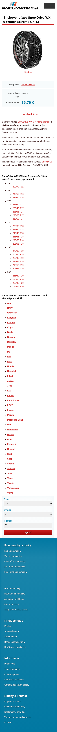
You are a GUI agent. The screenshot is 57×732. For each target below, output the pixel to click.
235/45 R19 (18, 261)
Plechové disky (11, 604)
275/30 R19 (18, 251)
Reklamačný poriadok (14, 712)
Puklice (7, 626)
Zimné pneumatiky (13, 556)
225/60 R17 (18, 215)
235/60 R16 (18, 197)
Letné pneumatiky (12, 551)
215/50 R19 (18, 265)
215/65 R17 (18, 219)
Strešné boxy (10, 637)
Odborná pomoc (11, 674)
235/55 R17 (18, 212)
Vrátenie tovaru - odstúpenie (17, 717)
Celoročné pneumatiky (15, 561)
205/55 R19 (18, 269)
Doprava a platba (12, 701)
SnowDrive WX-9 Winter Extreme (33, 122)
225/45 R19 (18, 258)
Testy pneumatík (12, 669)
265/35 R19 (18, 254)
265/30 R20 (18, 276)
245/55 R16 (18, 194)
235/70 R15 (18, 187)
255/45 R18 (18, 237)
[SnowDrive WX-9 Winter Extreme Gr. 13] (28, 50)
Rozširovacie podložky (15, 647)
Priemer (8, 521)
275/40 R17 (18, 205)
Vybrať (28, 532)
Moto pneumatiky (12, 588)
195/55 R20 (18, 286)
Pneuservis (9, 664)
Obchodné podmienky (14, 707)
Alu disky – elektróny (14, 599)
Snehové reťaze (11, 631)
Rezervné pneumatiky (14, 594)
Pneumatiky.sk (15, 6)
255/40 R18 (18, 230)
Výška (7, 510)
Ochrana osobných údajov (16, 685)
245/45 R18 (18, 233)
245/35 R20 (18, 279)
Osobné (28, 72)
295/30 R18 (18, 226)
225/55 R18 (18, 244)
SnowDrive (47, 162)
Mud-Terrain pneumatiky (15, 572)
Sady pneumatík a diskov (16, 610)
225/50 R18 (18, 240)
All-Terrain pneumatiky (14, 567)
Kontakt (8, 722)
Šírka (6, 499)
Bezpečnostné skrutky (14, 642)
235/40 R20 (18, 283)
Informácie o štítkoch (14, 680)
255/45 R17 (18, 208)
